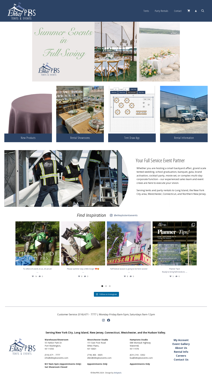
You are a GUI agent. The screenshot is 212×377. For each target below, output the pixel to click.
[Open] (37, 243)
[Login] (195, 11)
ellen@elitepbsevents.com (99, 357)
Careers (181, 355)
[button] (202, 11)
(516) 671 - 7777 (87, 314)
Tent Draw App (132, 138)
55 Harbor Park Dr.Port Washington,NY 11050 (53, 345)
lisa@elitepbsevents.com (141, 357)
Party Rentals (161, 11)
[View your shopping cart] (188, 11)
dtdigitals (117, 373)
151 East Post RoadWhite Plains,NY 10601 (96, 345)
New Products (28, 138)
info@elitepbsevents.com (56, 357)
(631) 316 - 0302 (137, 354)
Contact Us (181, 359)
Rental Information (184, 138)
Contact (178, 11)
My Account (181, 340)
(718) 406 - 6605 (95, 354)
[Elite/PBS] (21, 11)
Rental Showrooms (80, 138)
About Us (181, 348)
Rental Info (181, 351)
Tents (146, 11)
